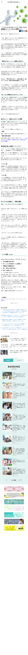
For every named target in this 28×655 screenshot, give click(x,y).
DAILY (8, 360)
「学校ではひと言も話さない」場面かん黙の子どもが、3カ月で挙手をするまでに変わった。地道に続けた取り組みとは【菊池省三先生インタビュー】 (14, 311)
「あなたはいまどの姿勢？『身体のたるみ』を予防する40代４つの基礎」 (14, 140)
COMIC (19, 360)
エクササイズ (5, 33)
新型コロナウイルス (15, 33)
